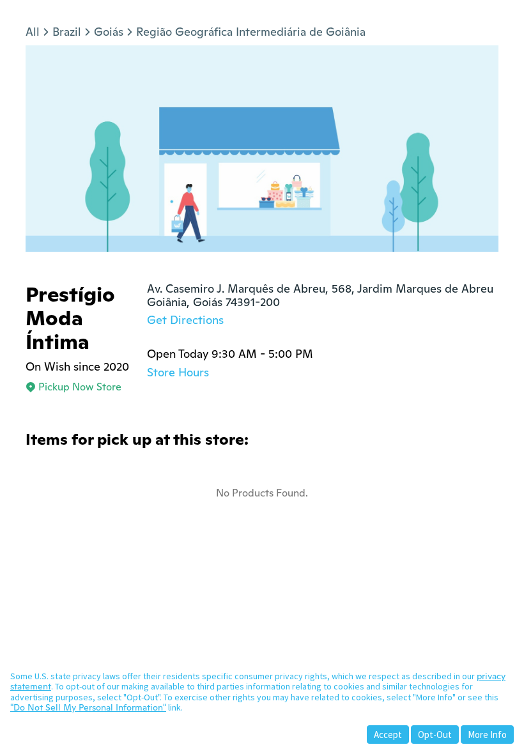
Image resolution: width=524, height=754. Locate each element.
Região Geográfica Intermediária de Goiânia (251, 31)
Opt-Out (435, 734)
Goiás (108, 31)
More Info (487, 734)
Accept (388, 734)
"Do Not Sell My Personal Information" (88, 707)
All (33, 31)
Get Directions (185, 319)
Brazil (66, 31)
